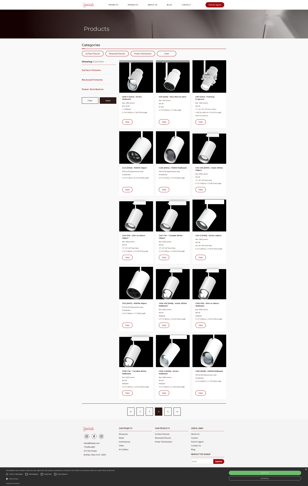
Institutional (124, 441)
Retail (121, 438)
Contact (186, 5)
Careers (194, 438)
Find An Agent (215, 4)
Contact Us (196, 445)
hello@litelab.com (91, 443)
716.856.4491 (89, 447)
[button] (60, 479)
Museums (123, 434)
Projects (113, 5)
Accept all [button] (265, 473)
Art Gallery (123, 449)
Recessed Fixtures (117, 53)
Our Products (162, 428)
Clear (166, 53)
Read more (111, 470)
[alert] (154, 476)
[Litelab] (87, 436)
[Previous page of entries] (131, 411)
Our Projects (125, 428)
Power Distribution (142, 53)
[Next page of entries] (177, 411)
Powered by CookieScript (13, 483)
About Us (152, 5)
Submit (218, 461)
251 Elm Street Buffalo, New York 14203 (95, 453)
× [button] (306, 469)
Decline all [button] (265, 478)
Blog (169, 5)
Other (121, 445)
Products (133, 5)
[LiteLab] (89, 428)
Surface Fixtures (92, 53)
